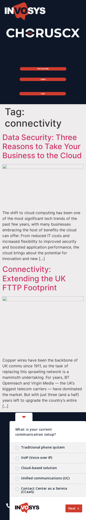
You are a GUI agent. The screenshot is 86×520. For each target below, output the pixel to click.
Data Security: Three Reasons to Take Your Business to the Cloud (42, 146)
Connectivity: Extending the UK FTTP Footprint (34, 278)
